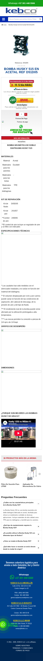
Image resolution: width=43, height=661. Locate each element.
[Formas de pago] (21, 122)
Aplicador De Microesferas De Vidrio (32, 485)
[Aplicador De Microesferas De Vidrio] (32, 472)
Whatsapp (24, 574)
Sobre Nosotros (23, 645)
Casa (4, 25)
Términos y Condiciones (22, 648)
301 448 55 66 (24, 613)
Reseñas (21, 142)
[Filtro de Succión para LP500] (10, 472)
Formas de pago (22, 650)
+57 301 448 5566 (24, 578)
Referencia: (18, 63)
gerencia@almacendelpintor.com (21, 597)
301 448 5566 (24, 595)
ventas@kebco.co (21, 628)
